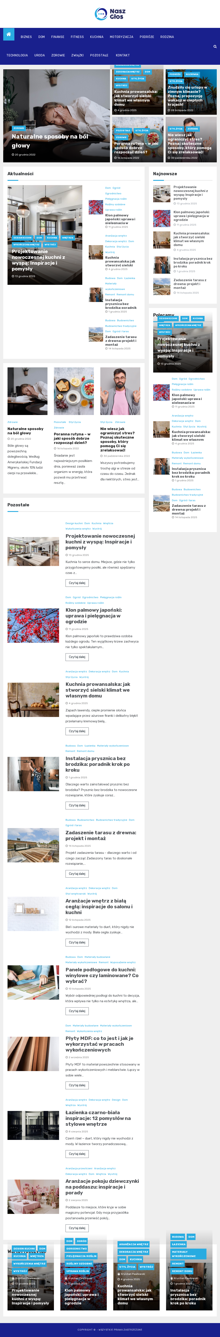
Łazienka (129, 278)
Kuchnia (97, 37)
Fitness (77, 37)
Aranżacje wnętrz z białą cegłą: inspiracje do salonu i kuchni (99, 906)
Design (116, 1099)
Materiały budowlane (97, 956)
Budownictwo (125, 320)
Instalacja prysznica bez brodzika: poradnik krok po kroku (121, 306)
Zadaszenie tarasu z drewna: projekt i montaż (121, 341)
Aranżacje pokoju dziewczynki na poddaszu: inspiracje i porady (102, 1187)
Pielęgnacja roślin (116, 198)
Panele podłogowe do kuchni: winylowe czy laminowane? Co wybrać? (102, 975)
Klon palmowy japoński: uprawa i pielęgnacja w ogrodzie (120, 221)
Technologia (17, 55)
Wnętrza (67, 238)
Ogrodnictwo (113, 193)
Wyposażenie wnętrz (123, 962)
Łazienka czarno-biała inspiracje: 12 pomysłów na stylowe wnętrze (98, 1118)
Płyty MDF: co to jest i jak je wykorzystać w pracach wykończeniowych (99, 1044)
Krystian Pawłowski (27, 1278)
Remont (110, 294)
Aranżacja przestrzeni (79, 1168)
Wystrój (121, 85)
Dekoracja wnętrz (128, 72)
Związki (77, 55)
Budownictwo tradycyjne (120, 325)
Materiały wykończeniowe (113, 745)
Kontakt (123, 55)
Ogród (116, 187)
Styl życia (137, 78)
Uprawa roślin (113, 209)
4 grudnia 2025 (118, 269)
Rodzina (167, 37)
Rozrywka (192, 74)
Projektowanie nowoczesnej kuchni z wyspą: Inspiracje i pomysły (38, 260)
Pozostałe (99, 55)
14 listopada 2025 (119, 348)
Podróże (147, 37)
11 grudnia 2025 (118, 226)
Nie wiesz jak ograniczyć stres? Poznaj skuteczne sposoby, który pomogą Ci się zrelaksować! (189, 143)
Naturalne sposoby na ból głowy (25, 431)
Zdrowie (58, 55)
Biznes (26, 37)
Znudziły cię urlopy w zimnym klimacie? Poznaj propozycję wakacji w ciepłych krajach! (187, 96)
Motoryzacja (121, 37)
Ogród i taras (121, 331)
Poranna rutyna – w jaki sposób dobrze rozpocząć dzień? (136, 147)
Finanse (57, 37)
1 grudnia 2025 (117, 311)
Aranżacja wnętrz (127, 65)
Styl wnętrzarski (76, 893)
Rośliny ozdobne (115, 204)
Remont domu (125, 294)
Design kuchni (22, 238)
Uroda (39, 55)
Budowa (110, 278)
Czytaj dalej (77, 583)
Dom (41, 37)
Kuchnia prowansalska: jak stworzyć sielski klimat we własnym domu (136, 98)
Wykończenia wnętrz (27, 244)
